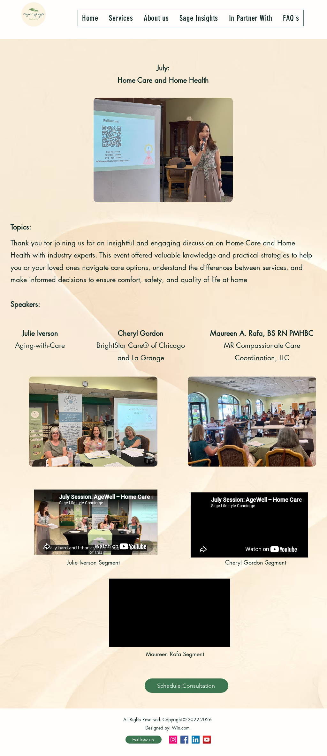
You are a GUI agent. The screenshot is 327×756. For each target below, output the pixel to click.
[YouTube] (207, 740)
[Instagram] (173, 740)
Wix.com (181, 728)
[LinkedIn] (196, 740)
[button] (121, 18)
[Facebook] (184, 740)
